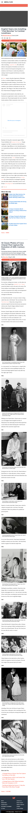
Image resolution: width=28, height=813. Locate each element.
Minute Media (11, 811)
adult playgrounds (9, 183)
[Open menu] (2, 2)
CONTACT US (19, 800)
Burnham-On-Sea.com (16, 142)
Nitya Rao (5, 257)
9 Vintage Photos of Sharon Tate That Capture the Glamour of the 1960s (14, 774)
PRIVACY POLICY (20, 802)
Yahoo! (4, 78)
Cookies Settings (20, 808)
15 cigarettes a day (13, 64)
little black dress (5, 302)
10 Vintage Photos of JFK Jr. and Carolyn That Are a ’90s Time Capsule (13, 778)
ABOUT (2, 800)
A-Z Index (3, 808)
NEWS (7, 232)
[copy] (10, 38)
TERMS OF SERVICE (20, 804)
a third (13, 157)
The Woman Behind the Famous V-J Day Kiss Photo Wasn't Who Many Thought (13, 786)
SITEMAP (18, 806)
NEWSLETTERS (4, 802)
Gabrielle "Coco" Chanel (19, 284)
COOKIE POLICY (4, 804)
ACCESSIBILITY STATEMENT (6, 806)
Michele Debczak (7, 35)
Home (2, 232)
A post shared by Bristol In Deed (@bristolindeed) (14, 135)
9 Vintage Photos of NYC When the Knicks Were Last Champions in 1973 (13, 782)
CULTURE (8, 791)
